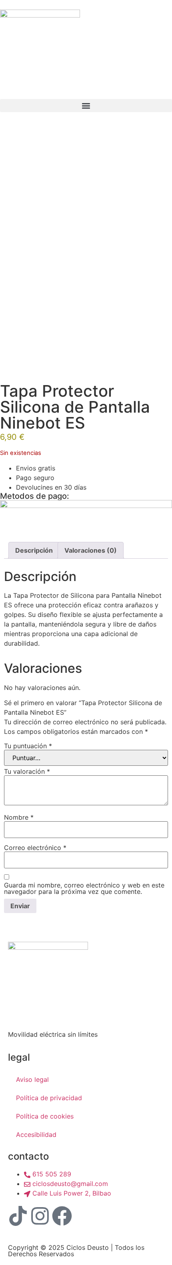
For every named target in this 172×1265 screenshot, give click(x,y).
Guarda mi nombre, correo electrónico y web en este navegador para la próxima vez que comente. (84, 888)
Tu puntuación (28, 746)
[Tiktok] (18, 1216)
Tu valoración (27, 771)
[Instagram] (40, 1216)
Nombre (19, 817)
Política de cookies (45, 1116)
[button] (86, 105)
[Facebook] (62, 1216)
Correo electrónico (35, 847)
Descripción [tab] (34, 550)
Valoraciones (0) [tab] (90, 550)
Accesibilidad (36, 1134)
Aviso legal (32, 1079)
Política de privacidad (49, 1098)
